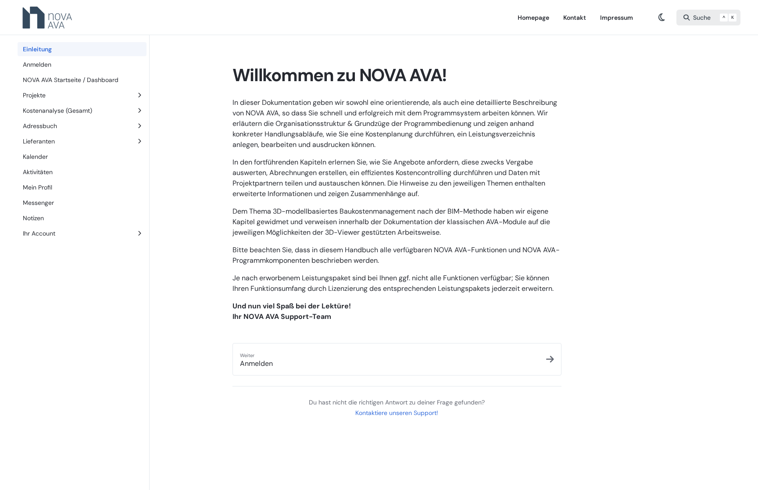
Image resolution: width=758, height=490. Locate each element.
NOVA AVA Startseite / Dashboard (70, 80)
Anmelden (37, 64)
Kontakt (574, 17)
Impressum (616, 17)
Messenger (38, 203)
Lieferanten (39, 141)
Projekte (34, 95)
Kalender (35, 157)
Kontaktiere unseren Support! (396, 413)
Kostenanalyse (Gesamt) (57, 110)
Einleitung (37, 49)
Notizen (33, 218)
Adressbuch (40, 126)
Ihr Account (39, 233)
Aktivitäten (38, 172)
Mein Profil (37, 187)
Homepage (533, 17)
